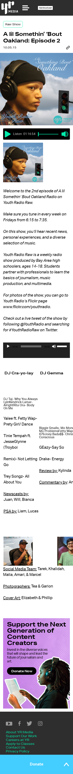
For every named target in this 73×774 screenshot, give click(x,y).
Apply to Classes (20, 744)
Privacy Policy (17, 751)
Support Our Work (21, 736)
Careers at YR (17, 740)
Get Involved (45, 7)
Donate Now (21, 671)
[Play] (8, 346)
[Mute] (54, 346)
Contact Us (15, 747)
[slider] (38, 134)
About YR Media (19, 732)
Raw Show (13, 24)
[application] (36, 354)
